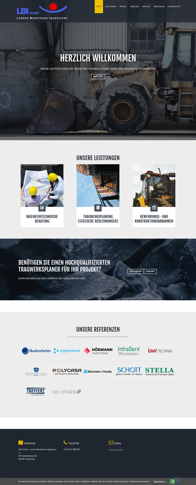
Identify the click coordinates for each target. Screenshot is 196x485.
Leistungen (135, 271)
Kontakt (150, 271)
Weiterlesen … (160, 481)
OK (173, 481)
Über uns (98, 76)
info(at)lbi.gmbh (116, 450)
